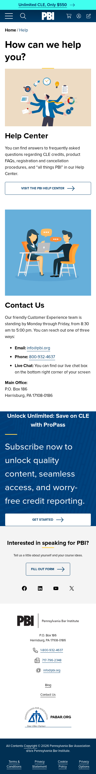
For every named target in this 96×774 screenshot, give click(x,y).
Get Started (42, 519)
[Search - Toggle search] (23, 16)
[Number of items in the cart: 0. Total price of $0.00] (69, 16)
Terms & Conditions (14, 764)
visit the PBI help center (42, 188)
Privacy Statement (39, 764)
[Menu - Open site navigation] (8, 16)
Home (10, 30)
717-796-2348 (52, 660)
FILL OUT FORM (42, 569)
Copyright (30, 745)
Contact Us (48, 694)
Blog (48, 685)
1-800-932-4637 (51, 650)
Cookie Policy (63, 764)
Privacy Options (84, 764)
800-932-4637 (42, 357)
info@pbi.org (38, 348)
